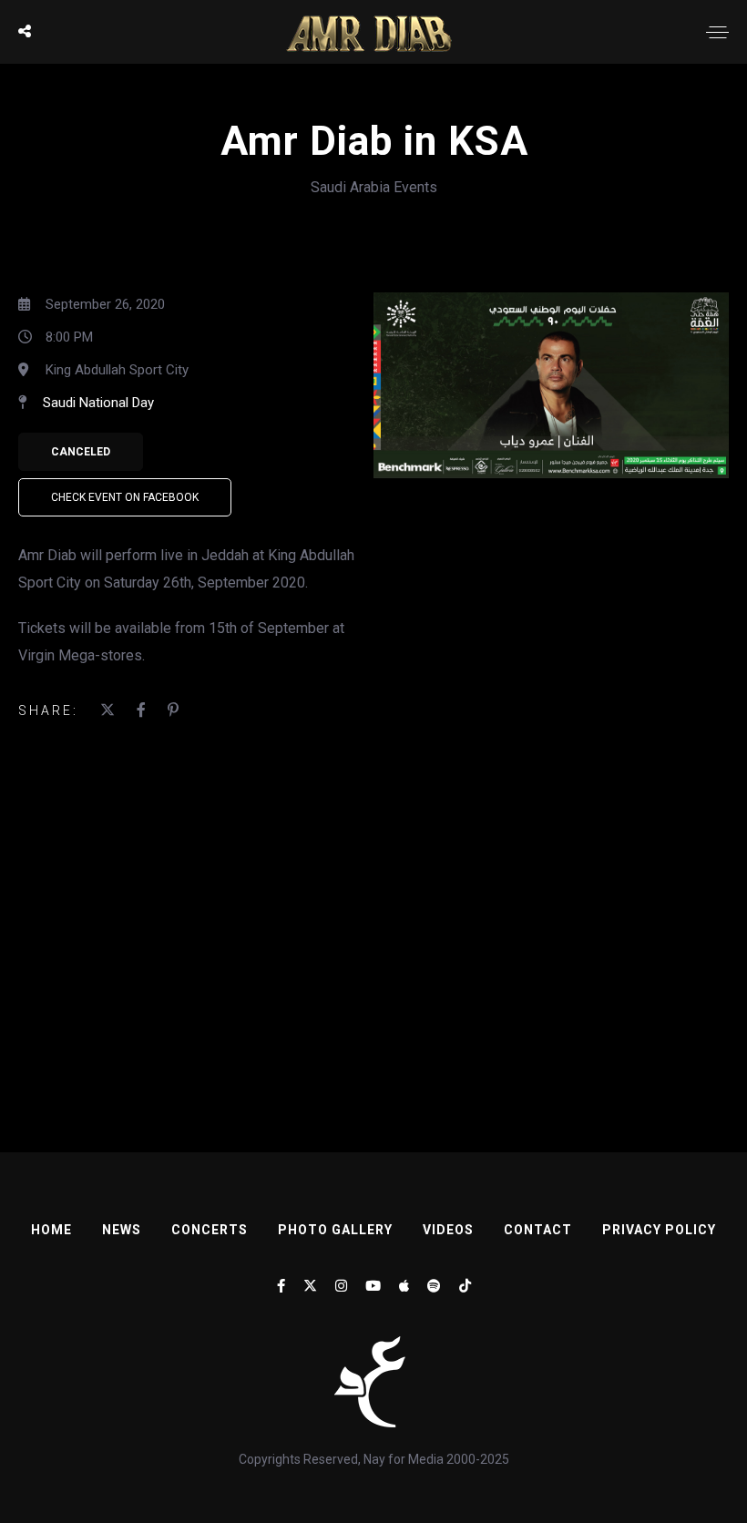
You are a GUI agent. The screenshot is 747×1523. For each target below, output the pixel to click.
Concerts (209, 1229)
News (121, 1229)
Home (51, 1229)
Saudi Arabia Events (374, 187)
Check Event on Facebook (125, 497)
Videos (448, 1229)
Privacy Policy (659, 1229)
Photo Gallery (335, 1229)
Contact (538, 1229)
